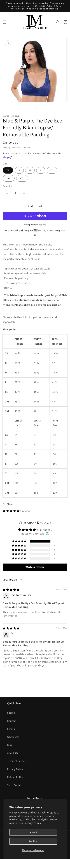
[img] (11, 589)
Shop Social (14, 785)
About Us (12, 753)
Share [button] (10, 504)
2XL (8, 178)
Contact (11, 720)
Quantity (7, 186)
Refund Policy (15, 777)
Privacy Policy (15, 769)
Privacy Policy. (33, 823)
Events (11, 728)
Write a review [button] (34, 567)
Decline (33, 841)
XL (51, 170)
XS (7, 170)
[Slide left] (27, 108)
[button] (4, 22)
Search (11, 712)
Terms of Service (16, 761)
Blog (9, 745)
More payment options (35, 224)
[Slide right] (43, 108)
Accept (33, 832)
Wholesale (13, 736)
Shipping (6, 147)
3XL (22, 178)
